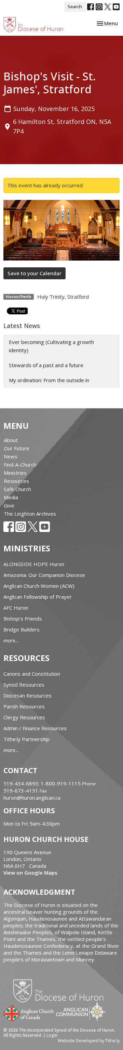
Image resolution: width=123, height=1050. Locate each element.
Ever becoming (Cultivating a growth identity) (51, 346)
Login (51, 1035)
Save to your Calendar (35, 273)
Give (9, 505)
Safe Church (17, 489)
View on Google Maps (30, 872)
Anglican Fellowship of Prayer (37, 596)
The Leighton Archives (30, 513)
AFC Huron (15, 607)
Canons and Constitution (31, 673)
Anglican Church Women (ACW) (38, 585)
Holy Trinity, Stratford (63, 296)
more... (11, 640)
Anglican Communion (81, 1011)
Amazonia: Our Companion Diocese (44, 574)
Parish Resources (24, 706)
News (10, 456)
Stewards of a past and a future (46, 365)
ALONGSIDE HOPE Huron (33, 564)
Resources (16, 480)
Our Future (16, 448)
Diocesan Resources (27, 695)
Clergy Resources (24, 717)
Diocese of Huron (61, 990)
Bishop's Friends (22, 618)
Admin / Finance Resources (35, 728)
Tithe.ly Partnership (26, 739)
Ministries (15, 472)
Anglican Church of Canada (28, 1012)
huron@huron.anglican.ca (31, 797)
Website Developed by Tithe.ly (89, 1040)
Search (75, 6)
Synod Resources (23, 684)
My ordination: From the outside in (49, 380)
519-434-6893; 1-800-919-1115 (42, 783)
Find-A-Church (20, 464)
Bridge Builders (21, 629)
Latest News (21, 326)
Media (11, 497)
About (11, 440)
